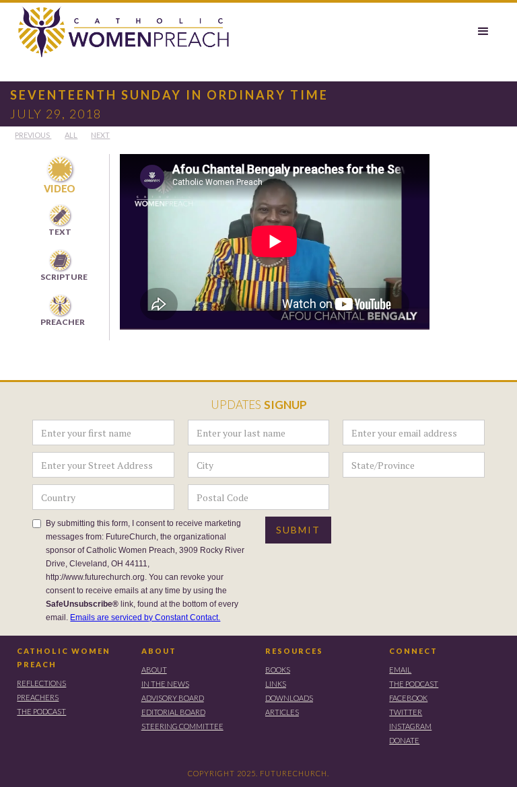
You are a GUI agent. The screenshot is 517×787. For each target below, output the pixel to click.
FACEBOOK (408, 698)
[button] (483, 31)
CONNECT (413, 650)
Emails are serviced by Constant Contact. (145, 617)
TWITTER (405, 712)
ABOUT (158, 650)
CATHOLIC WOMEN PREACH (63, 657)
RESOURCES (294, 650)
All (71, 134)
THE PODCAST (41, 711)
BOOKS (277, 669)
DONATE (404, 740)
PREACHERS (38, 697)
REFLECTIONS (41, 683)
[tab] (59, 176)
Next (100, 134)
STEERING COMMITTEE (182, 726)
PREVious (33, 134)
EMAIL (400, 669)
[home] (117, 32)
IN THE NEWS (165, 683)
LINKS (275, 683)
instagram (410, 726)
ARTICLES (282, 712)
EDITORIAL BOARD (173, 712)
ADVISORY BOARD (172, 698)
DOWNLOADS (289, 698)
